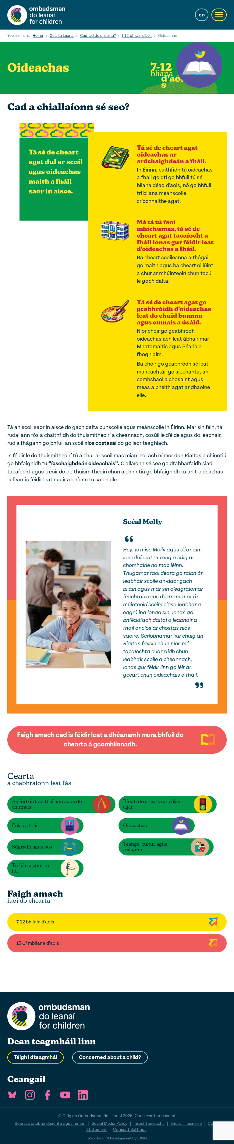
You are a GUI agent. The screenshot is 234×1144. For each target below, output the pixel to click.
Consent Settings (130, 1129)
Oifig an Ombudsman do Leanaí (36, 15)
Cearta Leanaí (62, 36)
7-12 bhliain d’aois (137, 36)
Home (38, 36)
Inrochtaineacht (148, 1123)
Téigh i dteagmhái (35, 1057)
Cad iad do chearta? (98, 36)
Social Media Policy (109, 1123)
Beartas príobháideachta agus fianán (50, 1123)
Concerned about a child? (110, 1057)
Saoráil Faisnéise (186, 1123)
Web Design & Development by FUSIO (117, 1138)
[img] (129, 539)
